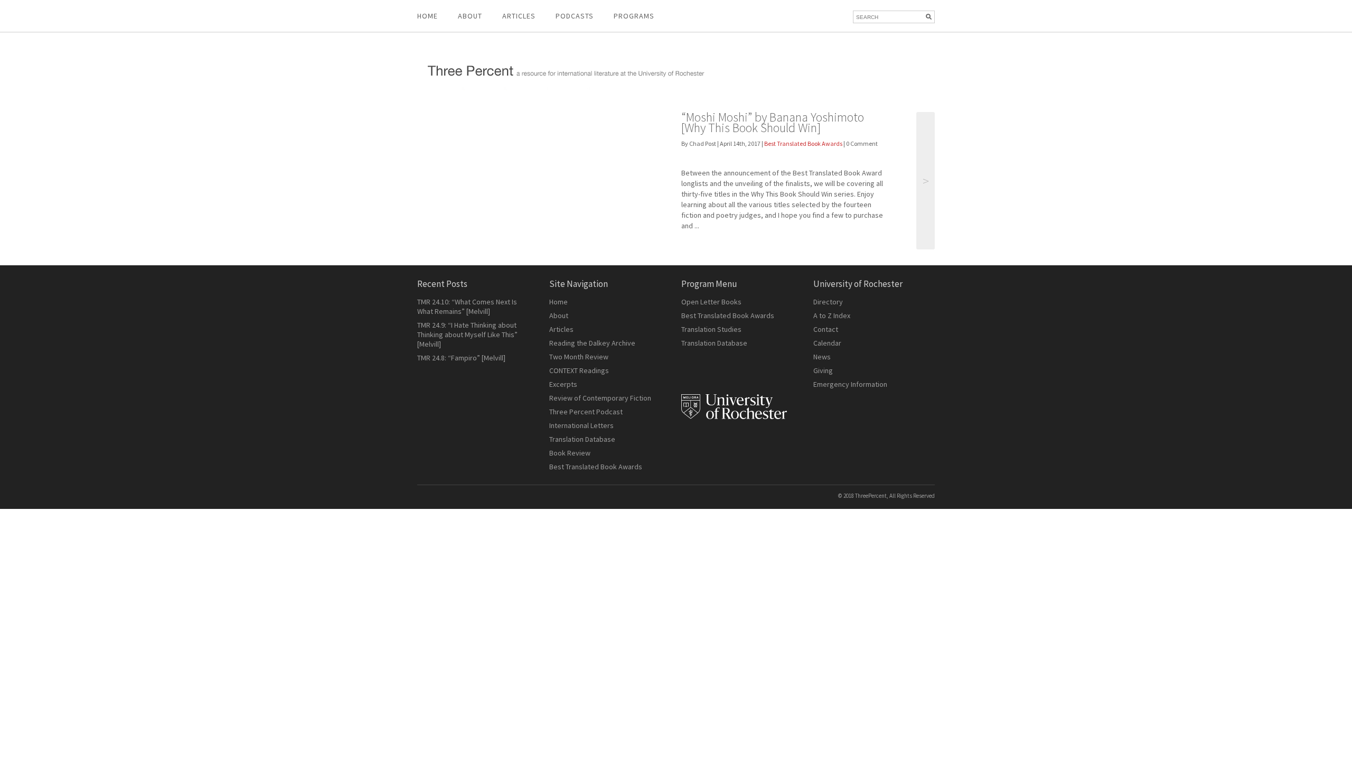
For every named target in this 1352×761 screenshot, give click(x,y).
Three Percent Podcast (586, 411)
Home (427, 16)
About (470, 16)
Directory (828, 302)
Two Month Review (578, 356)
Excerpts (563, 384)
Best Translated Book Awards (803, 143)
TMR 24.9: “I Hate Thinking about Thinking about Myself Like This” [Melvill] (467, 334)
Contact (825, 329)
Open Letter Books (711, 302)
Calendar (827, 343)
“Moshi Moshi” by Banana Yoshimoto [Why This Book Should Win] (772, 122)
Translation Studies (711, 329)
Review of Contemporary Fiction (600, 398)
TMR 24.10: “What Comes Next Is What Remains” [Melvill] (467, 306)
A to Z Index (831, 315)
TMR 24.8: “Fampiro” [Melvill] (461, 358)
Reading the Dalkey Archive (592, 343)
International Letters (581, 425)
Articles (561, 329)
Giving (823, 370)
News (822, 356)
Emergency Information (850, 384)
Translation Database (582, 439)
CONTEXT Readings (579, 370)
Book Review (569, 453)
